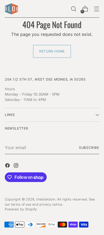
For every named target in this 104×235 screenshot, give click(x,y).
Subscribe (89, 148)
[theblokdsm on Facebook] (8, 166)
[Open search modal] (73, 8)
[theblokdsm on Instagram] (16, 166)
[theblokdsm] (11, 9)
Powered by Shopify (21, 209)
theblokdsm (45, 199)
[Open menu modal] (96, 8)
